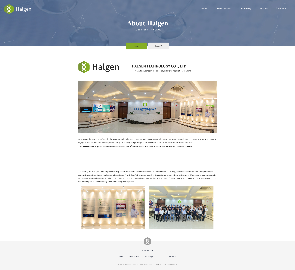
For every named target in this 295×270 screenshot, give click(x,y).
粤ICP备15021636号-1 (168, 264)
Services (264, 8)
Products (281, 8)
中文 (284, 3)
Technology (245, 8)
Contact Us (158, 46)
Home (204, 8)
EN (280, 3)
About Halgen (223, 8)
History (136, 46)
